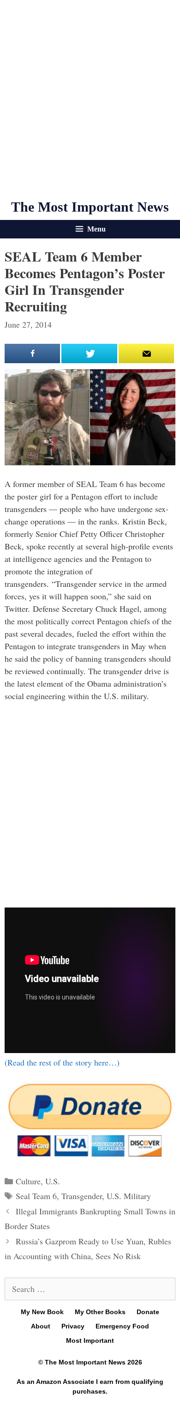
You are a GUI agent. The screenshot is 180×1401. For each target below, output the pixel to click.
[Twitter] (89, 353)
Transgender (81, 1195)
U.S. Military (129, 1195)
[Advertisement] (90, 99)
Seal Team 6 (36, 1195)
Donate (148, 1312)
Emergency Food (122, 1326)
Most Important (90, 1340)
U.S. (52, 1181)
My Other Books (100, 1312)
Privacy (72, 1326)
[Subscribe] (146, 353)
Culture (28, 1181)
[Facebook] (32, 353)
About (40, 1326)
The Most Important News (90, 206)
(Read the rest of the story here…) (62, 1062)
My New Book (42, 1312)
